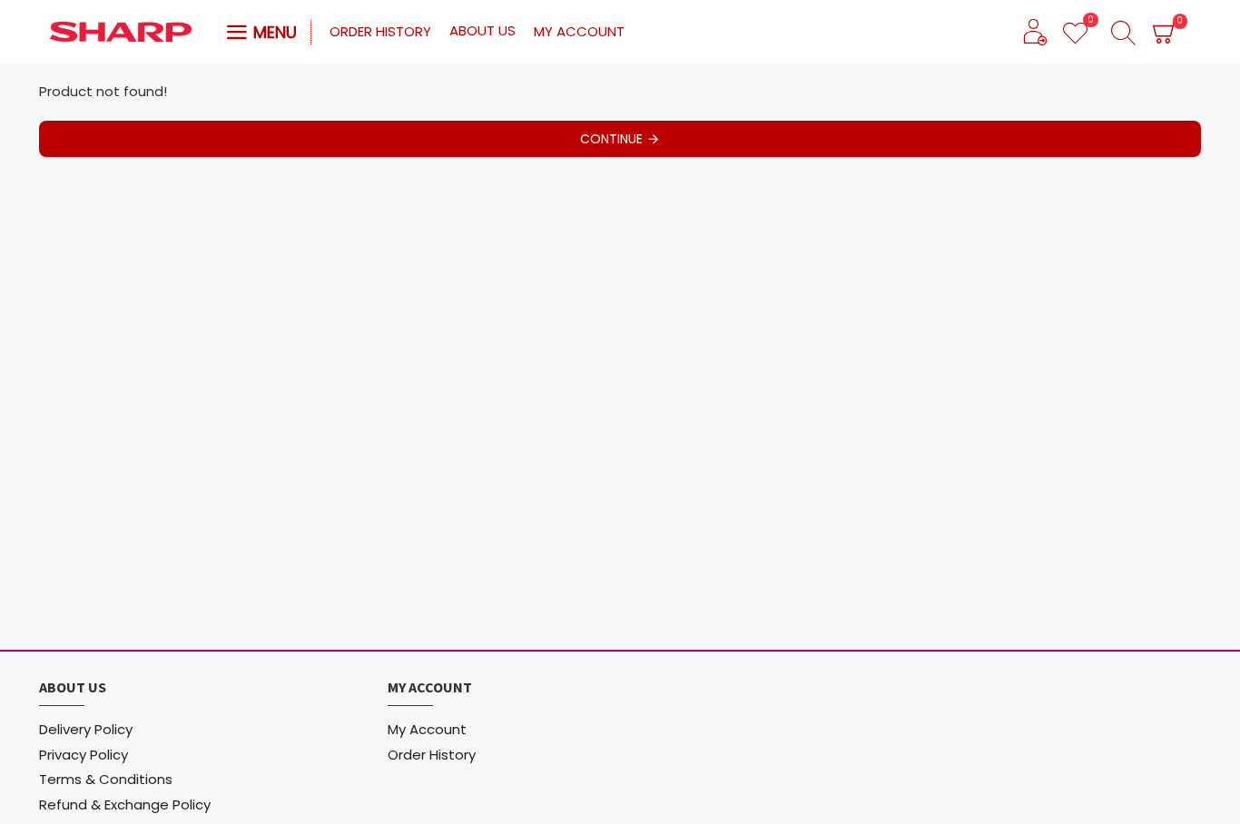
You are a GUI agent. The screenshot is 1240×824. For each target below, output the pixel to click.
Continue (611, 139)
